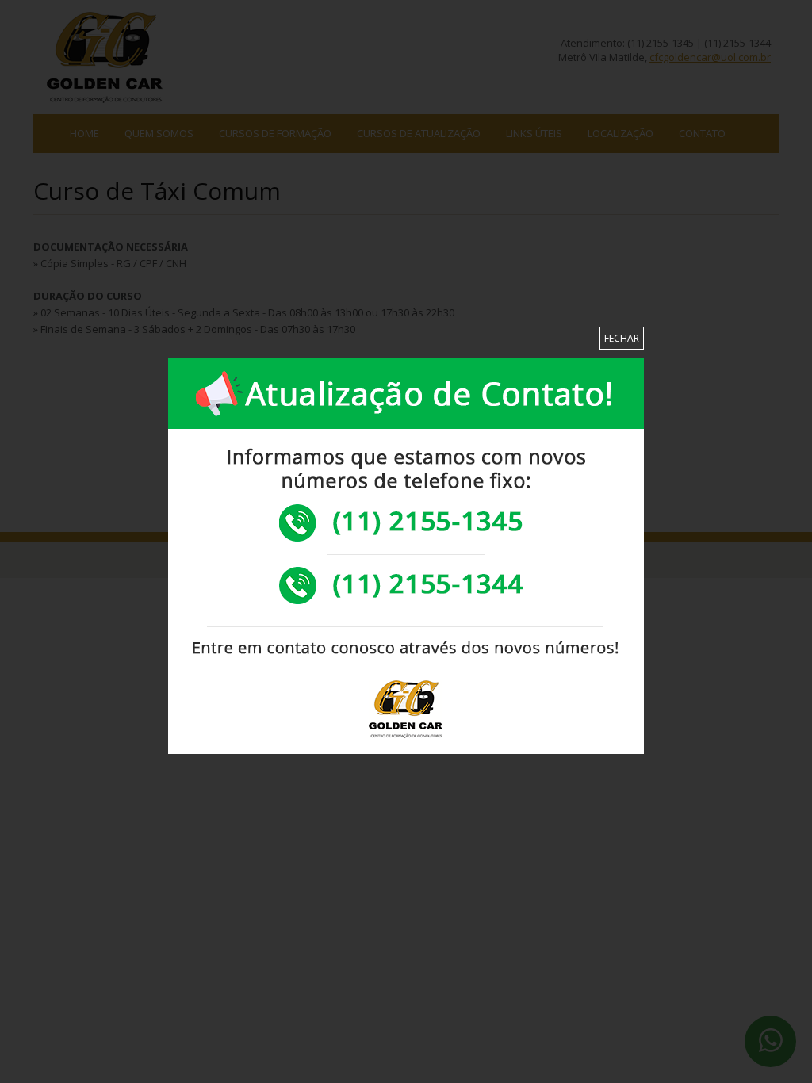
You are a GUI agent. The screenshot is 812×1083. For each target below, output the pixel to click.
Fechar (621, 338)
